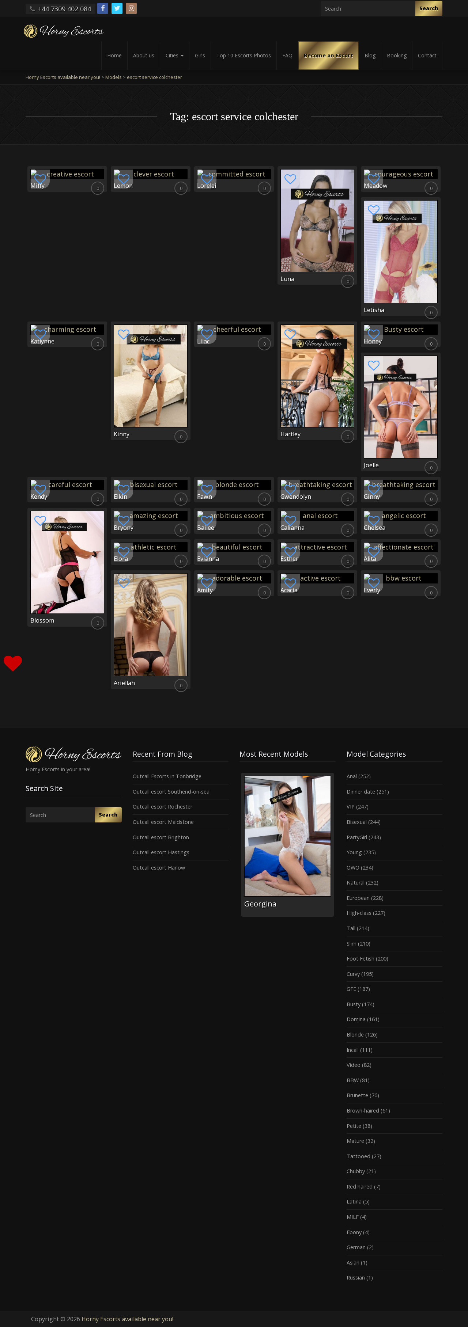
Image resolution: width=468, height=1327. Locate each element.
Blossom (42, 620)
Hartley (290, 434)
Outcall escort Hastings (161, 852)
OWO (353, 867)
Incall (353, 1049)
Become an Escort (328, 55)
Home (114, 55)
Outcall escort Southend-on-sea (171, 791)
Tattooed (358, 1156)
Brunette (357, 1095)
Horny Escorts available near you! (127, 1319)
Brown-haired (363, 1110)
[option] (285, 844)
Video (354, 1064)
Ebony (354, 1232)
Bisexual (357, 821)
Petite (354, 1125)
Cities (173, 55)
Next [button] (336, 847)
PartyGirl (357, 837)
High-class (359, 912)
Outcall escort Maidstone (163, 821)
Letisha (374, 310)
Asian (353, 1262)
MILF (353, 1216)
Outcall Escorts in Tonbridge (167, 776)
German (356, 1247)
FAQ (287, 55)
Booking (397, 55)
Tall (351, 928)
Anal (352, 776)
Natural (356, 882)
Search (428, 8)
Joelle (371, 465)
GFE (351, 988)
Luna (287, 279)
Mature (355, 1140)
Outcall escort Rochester (162, 806)
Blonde (355, 1034)
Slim (351, 943)
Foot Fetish (360, 958)
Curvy (353, 973)
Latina (354, 1201)
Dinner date (361, 791)
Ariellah (124, 683)
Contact (427, 55)
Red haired (360, 1186)
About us (143, 55)
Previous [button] (239, 847)
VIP (351, 806)
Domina (356, 1019)
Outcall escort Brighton (161, 837)
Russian (356, 1277)
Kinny (121, 434)
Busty (354, 1004)
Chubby (356, 1171)
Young (354, 852)
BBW (353, 1080)
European (358, 897)
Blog (370, 55)
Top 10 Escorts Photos (243, 55)
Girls (200, 55)
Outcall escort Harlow (159, 867)
